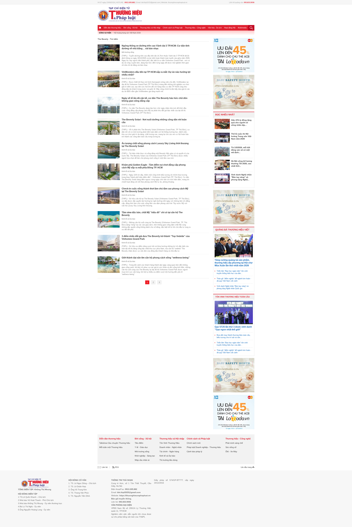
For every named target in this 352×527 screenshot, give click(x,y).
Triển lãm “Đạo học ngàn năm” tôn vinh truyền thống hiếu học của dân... (232, 272)
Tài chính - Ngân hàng (169, 451)
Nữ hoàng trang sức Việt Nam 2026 (127, 33)
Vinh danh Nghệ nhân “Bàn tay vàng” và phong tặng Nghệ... (241, 177)
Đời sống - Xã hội (130, 28)
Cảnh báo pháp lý (194, 451)
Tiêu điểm (139, 443)
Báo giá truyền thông (121, 499)
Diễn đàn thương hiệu (112, 28)
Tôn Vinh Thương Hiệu (169, 443)
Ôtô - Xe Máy (231, 451)
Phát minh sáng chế (234, 443)
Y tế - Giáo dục (141, 447)
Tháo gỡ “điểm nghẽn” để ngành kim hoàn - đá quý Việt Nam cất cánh (234, 280)
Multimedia (242, 28)
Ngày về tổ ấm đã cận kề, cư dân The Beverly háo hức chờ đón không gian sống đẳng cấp (154, 99)
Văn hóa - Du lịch (215, 28)
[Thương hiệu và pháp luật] (35, 483)
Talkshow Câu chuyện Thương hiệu (114, 443)
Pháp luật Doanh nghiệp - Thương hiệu (204, 447)
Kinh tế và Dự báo (128, 78)
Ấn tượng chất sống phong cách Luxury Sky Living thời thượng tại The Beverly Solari (155, 144)
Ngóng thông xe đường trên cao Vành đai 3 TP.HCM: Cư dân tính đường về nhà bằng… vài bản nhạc (155, 47)
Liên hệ (105, 467)
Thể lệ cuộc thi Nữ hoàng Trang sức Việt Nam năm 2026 (241, 136)
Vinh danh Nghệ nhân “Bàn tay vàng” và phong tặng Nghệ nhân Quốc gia (232, 287)
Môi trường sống (128, 52)
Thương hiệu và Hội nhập (150, 28)
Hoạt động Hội (229, 28)
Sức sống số (231, 447)
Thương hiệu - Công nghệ (195, 28)
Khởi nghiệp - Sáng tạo (145, 456)
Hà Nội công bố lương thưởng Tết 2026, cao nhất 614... (241, 163)
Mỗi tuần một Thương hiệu (111, 447)
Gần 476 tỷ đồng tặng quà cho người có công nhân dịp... (241, 122)
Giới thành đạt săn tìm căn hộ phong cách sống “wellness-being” (156, 257)
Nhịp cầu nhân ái (142, 460)
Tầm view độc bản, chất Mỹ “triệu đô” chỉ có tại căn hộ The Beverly (152, 213)
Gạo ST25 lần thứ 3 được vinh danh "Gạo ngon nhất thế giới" (233, 328)
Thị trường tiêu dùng (168, 460)
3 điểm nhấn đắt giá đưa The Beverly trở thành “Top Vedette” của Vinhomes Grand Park (156, 237)
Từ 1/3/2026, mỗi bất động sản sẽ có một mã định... (240, 149)
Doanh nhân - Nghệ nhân (171, 447)
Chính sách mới (193, 443)
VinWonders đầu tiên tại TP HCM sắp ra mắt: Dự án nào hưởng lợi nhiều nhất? (156, 73)
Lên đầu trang (246, 467)
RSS (117, 467)
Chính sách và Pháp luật (172, 28)
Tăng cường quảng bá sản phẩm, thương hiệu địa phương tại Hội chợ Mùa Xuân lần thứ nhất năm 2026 (233, 263)
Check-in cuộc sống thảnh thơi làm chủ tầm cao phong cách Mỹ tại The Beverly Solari (155, 190)
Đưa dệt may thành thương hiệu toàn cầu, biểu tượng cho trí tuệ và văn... (233, 336)
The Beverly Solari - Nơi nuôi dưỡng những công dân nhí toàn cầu (154, 120)
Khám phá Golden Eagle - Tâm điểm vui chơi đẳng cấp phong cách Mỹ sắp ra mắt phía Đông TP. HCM (154, 166)
